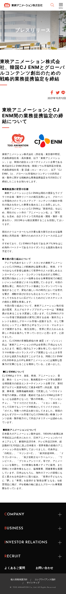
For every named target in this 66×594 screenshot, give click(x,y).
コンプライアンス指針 (45, 579)
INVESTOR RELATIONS (25, 542)
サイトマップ (33, 582)
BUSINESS (13, 528)
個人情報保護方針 (19, 579)
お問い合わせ (45, 568)
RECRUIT (12, 556)
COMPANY (14, 514)
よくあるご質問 (14, 568)
